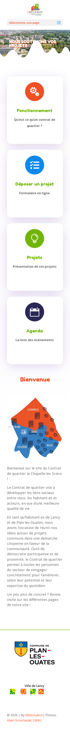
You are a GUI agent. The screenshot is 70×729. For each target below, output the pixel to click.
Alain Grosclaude (19, 720)
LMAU (37, 720)
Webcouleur (34, 715)
